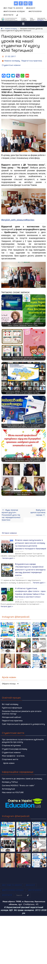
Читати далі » (25, 555)
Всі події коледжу (10, 699)
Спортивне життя (10, 754)
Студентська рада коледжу (14, 743)
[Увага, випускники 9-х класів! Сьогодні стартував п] (39, 624)
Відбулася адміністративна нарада (37, 510)
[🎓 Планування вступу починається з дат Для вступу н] (39, 655)
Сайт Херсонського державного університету (23, 718)
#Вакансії (30, 8)
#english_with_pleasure (13, 218)
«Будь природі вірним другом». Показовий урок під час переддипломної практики (11, 513)
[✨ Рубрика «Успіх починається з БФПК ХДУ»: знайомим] (23, 655)
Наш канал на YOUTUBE (13, 787)
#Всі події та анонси (13, 8)
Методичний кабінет (11, 711)
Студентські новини (11, 64)
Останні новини (9, 531)
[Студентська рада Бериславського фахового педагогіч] (8, 655)
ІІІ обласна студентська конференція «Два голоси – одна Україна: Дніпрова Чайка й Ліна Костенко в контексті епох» (30, 588)
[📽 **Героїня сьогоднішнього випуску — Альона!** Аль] (23, 639)
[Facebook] (21, 3)
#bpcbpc (29, 218)
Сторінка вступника (11, 740)
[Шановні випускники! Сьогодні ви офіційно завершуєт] (8, 639)
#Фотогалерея (35, 11)
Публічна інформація (12, 702)
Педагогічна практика (31, 60)
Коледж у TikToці (10, 776)
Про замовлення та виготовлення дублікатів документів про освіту (23, 735)
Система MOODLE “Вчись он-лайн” (18, 780)
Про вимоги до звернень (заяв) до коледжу (22, 773)
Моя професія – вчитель (13, 750)
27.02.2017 (10, 56)
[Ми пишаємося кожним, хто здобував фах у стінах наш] (39, 639)
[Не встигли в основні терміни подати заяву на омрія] (8, 624)
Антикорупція (8, 783)
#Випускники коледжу (14, 11)
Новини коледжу (11, 29)
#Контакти (8, 15)
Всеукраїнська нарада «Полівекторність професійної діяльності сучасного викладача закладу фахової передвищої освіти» (30, 565)
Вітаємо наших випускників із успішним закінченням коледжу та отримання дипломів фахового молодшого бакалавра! (30, 541)
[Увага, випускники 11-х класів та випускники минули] (23, 624)
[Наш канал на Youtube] (16, 3)
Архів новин (8, 757)
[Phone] (30, 3)
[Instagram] (26, 3)
